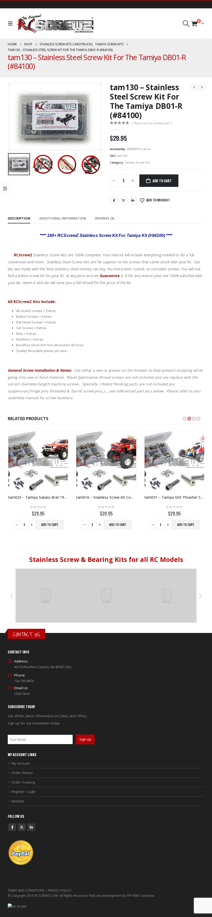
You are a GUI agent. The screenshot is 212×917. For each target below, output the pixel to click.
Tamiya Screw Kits (137, 162)
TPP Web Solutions (140, 895)
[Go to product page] (38, 461)
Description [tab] (19, 218)
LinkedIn (133, 200)
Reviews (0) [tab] (104, 218)
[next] (202, 87)
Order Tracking (23, 782)
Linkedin (31, 827)
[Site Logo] (55, 23)
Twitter (123, 200)
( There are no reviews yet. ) (152, 123)
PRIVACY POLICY (59, 890)
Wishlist (18, 801)
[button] (11, 23)
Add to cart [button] (49, 524)
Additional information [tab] (62, 218)
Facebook (114, 200)
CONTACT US (26, 634)
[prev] (194, 87)
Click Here (22, 693)
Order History (22, 772)
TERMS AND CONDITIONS (26, 890)
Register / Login (24, 791)
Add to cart (162, 180)
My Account (20, 763)
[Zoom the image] (46, 571)
